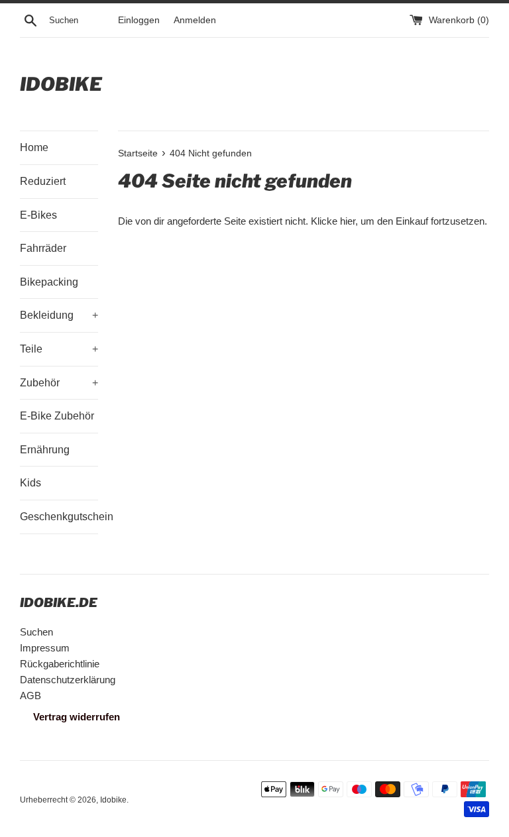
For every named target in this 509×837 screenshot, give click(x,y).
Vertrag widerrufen (76, 716)
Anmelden (195, 20)
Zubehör (59, 382)
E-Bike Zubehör (57, 415)
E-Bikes (38, 215)
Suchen (36, 632)
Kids (30, 482)
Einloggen (139, 20)
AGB (30, 695)
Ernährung (45, 449)
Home (34, 147)
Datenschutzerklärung (67, 679)
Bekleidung (59, 315)
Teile (59, 349)
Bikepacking (49, 282)
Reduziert (43, 181)
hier (347, 221)
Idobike (61, 84)
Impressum (45, 647)
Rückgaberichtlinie (59, 663)
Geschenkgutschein (59, 516)
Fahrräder (43, 248)
